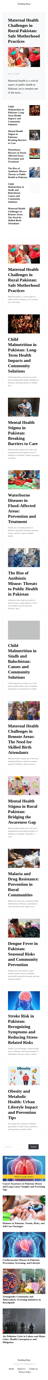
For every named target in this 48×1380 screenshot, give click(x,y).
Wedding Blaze (24, 4)
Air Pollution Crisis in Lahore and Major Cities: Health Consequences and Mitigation (24, 1339)
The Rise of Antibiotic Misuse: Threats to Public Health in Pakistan (23, 583)
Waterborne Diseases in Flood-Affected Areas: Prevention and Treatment (17, 155)
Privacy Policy (25, 1372)
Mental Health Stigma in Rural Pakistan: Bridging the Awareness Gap (22, 812)
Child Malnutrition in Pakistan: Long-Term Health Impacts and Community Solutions (16, 115)
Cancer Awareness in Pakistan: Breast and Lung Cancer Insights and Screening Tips (24, 1186)
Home (11, 1369)
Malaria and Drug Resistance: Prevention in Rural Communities (23, 884)
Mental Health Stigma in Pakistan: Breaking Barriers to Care (17, 137)
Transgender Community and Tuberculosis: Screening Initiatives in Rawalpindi (22, 1299)
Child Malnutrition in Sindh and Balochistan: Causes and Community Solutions (16, 193)
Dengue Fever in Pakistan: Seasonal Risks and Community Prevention (23, 954)
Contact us (33, 1369)
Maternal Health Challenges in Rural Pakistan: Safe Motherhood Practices (24, 31)
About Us (21, 1369)
